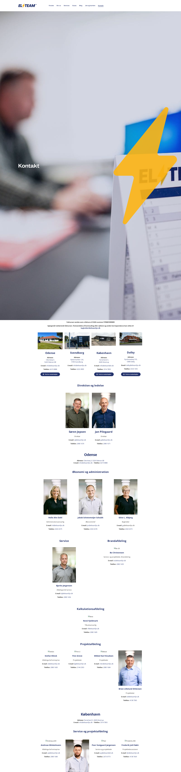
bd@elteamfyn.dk (133, 697)
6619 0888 (53, 369)
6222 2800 (80, 369)
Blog (80, 5)
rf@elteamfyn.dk (93, 629)
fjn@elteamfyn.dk (133, 753)
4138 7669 (133, 757)
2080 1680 (54, 757)
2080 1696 (67, 597)
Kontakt (101, 5)
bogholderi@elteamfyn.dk (90, 328)
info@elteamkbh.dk (107, 366)
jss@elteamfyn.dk (93, 525)
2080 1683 (54, 667)
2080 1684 (106, 667)
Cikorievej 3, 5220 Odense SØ (93, 461)
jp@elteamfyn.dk (106, 440)
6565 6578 (93, 529)
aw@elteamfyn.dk (53, 753)
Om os (59, 5)
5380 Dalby (131, 362)
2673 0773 (106, 757)
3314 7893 (107, 369)
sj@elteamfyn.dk (80, 440)
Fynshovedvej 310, (130, 359)
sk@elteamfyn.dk (54, 664)
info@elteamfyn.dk (53, 366)
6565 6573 (128, 529)
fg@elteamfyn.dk (80, 664)
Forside (51, 5)
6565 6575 (58, 529)
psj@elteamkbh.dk (106, 753)
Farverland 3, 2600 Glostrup (94, 720)
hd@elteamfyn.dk (58, 525)
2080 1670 (80, 444)
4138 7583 (133, 700)
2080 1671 (106, 444)
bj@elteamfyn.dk (67, 593)
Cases (74, 5)
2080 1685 (93, 632)
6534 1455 (134, 369)
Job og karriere (90, 5)
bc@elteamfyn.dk (120, 561)
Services (66, 5)
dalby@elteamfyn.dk (133, 365)
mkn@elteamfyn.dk (106, 664)
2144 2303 (80, 667)
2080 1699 (120, 564)
